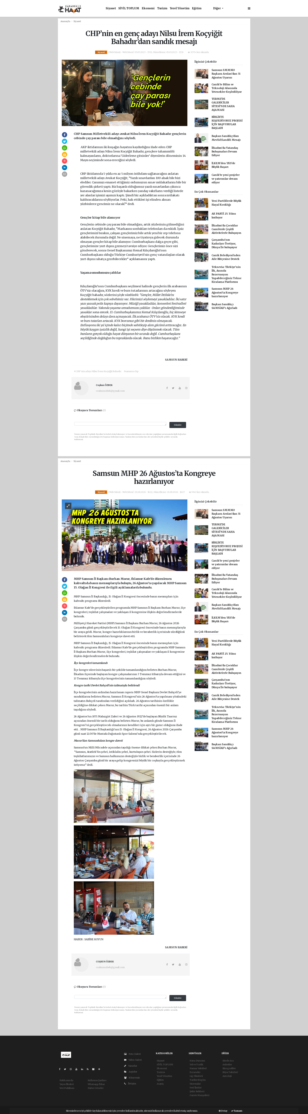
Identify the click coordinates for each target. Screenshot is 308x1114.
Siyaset (111, 8)
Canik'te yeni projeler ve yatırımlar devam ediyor (226, 178)
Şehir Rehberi (197, 1091)
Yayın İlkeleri (67, 1084)
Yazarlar (132, 1065)
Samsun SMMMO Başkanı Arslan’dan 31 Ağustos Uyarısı (226, 74)
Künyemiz (134, 1077)
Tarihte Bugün (198, 1079)
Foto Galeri (134, 1054)
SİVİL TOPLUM (128, 8)
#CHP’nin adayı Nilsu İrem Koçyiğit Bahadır (97, 371)
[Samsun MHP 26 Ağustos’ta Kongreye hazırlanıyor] (124, 535)
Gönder (178, 425)
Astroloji (227, 1076)
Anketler (227, 1064)
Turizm (162, 8)
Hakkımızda (66, 1080)
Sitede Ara (228, 1060)
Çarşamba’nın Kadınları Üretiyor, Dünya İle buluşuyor (224, 243)
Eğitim (196, 8)
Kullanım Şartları (97, 1080)
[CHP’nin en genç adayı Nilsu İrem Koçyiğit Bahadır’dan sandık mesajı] (124, 92)
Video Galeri (134, 1059)
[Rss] (89, 1069)
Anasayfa (65, 21)
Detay (224, 1111)
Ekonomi (148, 8)
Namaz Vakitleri (198, 1068)
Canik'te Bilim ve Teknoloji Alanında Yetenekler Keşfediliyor (227, 88)
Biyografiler (229, 1068)
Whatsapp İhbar (96, 1084)
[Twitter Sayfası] (66, 1069)
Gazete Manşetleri (199, 1095)
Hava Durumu (197, 1060)
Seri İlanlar (196, 1087)
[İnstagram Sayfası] (72, 1069)
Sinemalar (195, 1083)
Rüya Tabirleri (230, 1072)
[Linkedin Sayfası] (83, 1069)
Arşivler (132, 1071)
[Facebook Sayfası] (61, 1069)
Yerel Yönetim (180, 8)
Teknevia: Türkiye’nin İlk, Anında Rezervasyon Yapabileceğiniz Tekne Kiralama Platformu (226, 274)
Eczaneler (195, 1072)
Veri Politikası (67, 1088)
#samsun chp (131, 371)
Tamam (237, 1111)
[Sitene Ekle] (100, 1069)
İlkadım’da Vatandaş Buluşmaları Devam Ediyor (225, 151)
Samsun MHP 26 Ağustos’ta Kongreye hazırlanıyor (225, 292)
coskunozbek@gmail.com (110, 390)
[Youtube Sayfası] (77, 1069)
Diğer (217, 8)
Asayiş (160, 1083)
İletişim (132, 1083)
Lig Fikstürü (196, 1076)
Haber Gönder (96, 1088)
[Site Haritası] (94, 1069)
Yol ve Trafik (196, 1064)
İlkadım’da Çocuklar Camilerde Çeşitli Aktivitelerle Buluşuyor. (227, 229)
